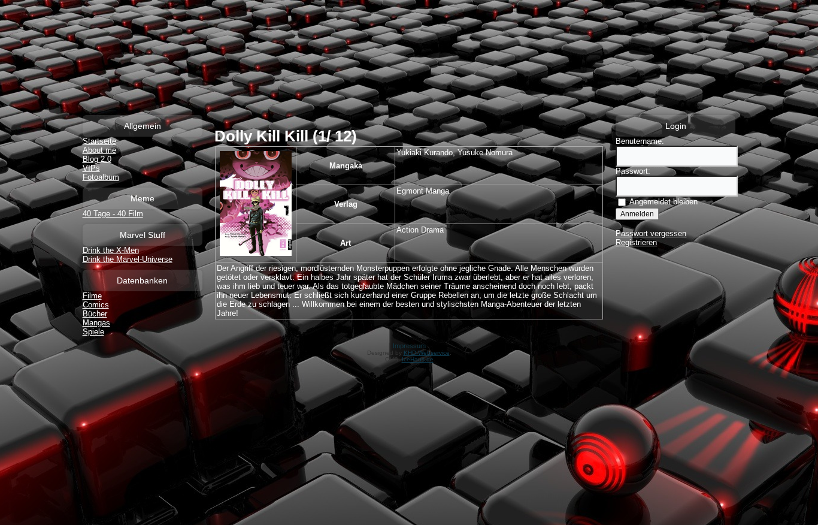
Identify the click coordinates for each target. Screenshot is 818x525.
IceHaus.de (418, 359)
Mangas (96, 322)
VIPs (91, 168)
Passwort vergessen (651, 233)
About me (99, 150)
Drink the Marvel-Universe (127, 259)
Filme (92, 295)
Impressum (409, 345)
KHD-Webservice (427, 352)
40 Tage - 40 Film (113, 213)
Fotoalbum (101, 177)
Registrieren (636, 242)
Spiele (93, 331)
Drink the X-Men (111, 250)
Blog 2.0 (97, 159)
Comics (96, 304)
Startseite (99, 141)
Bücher (95, 313)
